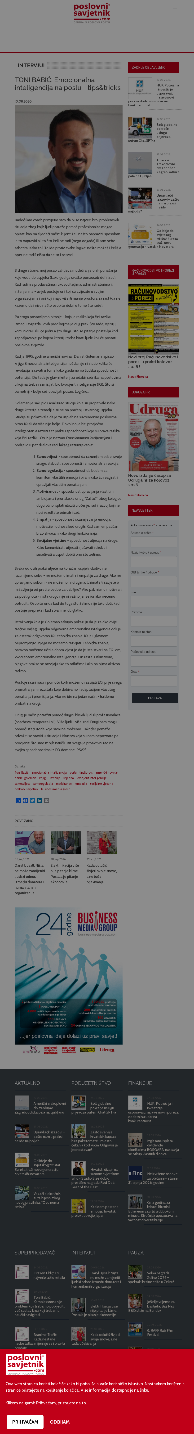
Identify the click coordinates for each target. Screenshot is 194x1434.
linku (144, 1390)
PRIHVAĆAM (25, 1422)
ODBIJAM (60, 1422)
